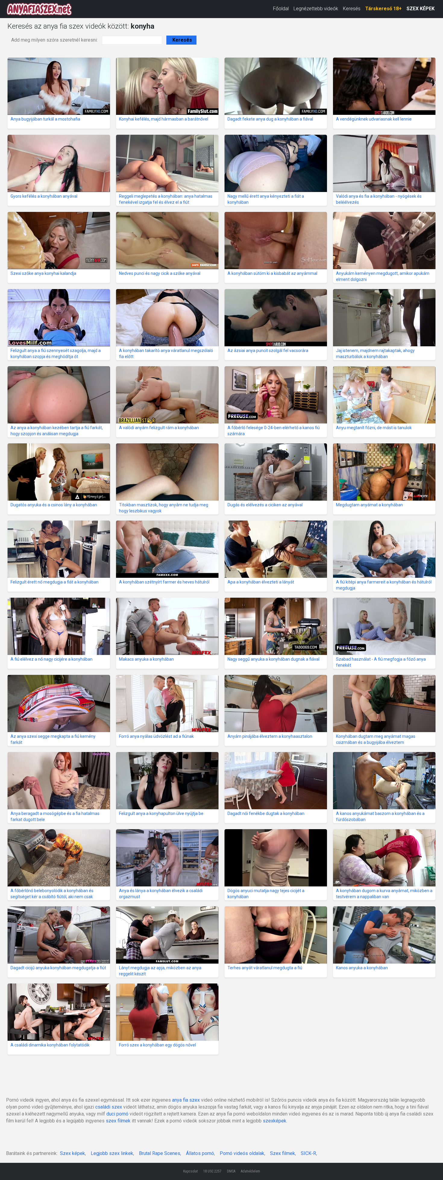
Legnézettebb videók (316, 8)
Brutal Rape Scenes (159, 1153)
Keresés (351, 8)
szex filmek (118, 1121)
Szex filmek (282, 1153)
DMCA (231, 1171)
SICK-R (308, 1153)
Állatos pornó (200, 1153)
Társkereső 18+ (383, 8)
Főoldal (281, 8)
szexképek (274, 1121)
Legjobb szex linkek (112, 1153)
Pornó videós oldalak (242, 1153)
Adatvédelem (250, 1171)
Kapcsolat (190, 1171)
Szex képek (72, 1153)
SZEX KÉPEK (421, 8)
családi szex (108, 1107)
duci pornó (117, 1114)
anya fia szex (186, 1100)
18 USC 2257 (212, 1171)
